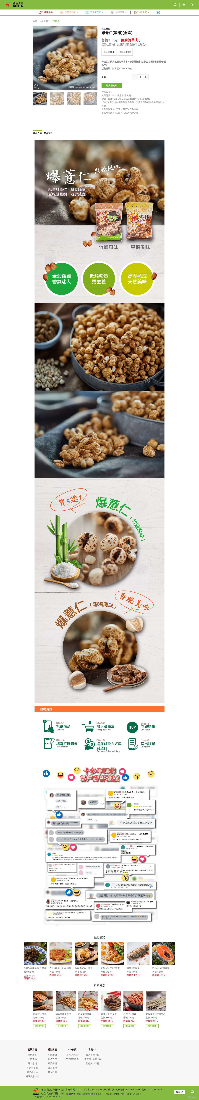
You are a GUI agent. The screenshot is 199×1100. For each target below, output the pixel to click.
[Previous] (37, 57)
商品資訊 (48, 133)
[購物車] (183, 5)
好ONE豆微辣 (129, 1014)
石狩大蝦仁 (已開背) (33, 968)
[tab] (37, 133)
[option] (35, 959)
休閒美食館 (44, 21)
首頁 (35, 21)
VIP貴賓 (72, 1049)
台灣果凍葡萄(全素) (136, 965)
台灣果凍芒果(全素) (110, 965)
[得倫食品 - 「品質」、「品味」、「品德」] (14, 5)
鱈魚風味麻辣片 (85, 1014)
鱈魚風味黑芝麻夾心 (155, 1014)
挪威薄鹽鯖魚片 (57, 968)
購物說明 (52, 1049)
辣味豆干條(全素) (109, 1014)
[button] (109, 52)
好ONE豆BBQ (39, 1014)
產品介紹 (37, 133)
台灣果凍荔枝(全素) (161, 965)
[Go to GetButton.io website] (192, 1097)
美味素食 (56, 21)
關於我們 (32, 1049)
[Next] (92, 57)
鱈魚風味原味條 (63, 1014)
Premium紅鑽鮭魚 (83, 968)
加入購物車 (111, 85)
